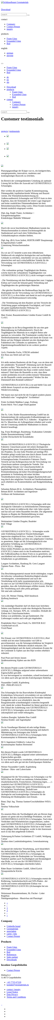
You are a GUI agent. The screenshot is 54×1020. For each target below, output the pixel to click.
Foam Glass (12, 38)
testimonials (14, 131)
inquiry (10, 29)
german (10, 53)
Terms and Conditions (16, 997)
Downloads (12, 959)
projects (4, 131)
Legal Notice (12, 992)
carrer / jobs (12, 934)
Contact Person (13, 26)
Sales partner (12, 957)
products (10, 89)
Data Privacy (12, 994)
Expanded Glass (14, 41)
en (8, 80)
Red (8, 43)
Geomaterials (12, 929)
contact (10, 99)
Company (11, 24)
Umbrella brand (13, 926)
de (8, 77)
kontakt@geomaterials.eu (18, 985)
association (11, 931)
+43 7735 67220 (14, 982)
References (11, 954)
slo (8, 82)
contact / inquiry (13, 989)
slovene (10, 55)
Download (5, 9)
